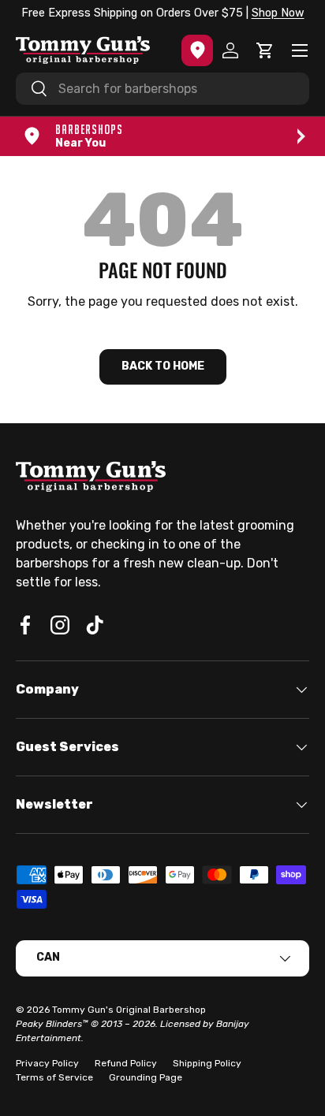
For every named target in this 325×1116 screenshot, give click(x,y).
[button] (265, 50)
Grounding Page (145, 1077)
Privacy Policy (47, 1063)
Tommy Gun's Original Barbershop (129, 1009)
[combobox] (162, 89)
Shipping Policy (207, 1063)
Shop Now (278, 13)
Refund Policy (126, 1063)
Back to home (162, 366)
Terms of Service (54, 1077)
